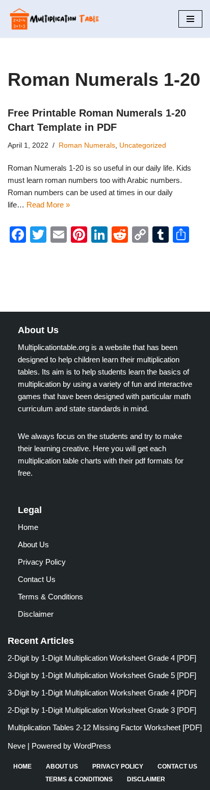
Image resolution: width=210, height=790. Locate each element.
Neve (16, 745)
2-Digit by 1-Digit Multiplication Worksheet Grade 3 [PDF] (102, 710)
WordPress (92, 745)
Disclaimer (36, 614)
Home (28, 527)
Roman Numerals (87, 145)
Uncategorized (142, 145)
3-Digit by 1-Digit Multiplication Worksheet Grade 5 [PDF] (102, 675)
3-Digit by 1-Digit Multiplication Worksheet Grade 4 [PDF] (102, 692)
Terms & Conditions (50, 596)
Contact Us (37, 579)
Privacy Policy (42, 561)
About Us (33, 544)
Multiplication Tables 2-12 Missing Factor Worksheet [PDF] (105, 727)
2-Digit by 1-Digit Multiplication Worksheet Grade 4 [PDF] (102, 658)
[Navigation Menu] (190, 19)
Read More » (48, 204)
